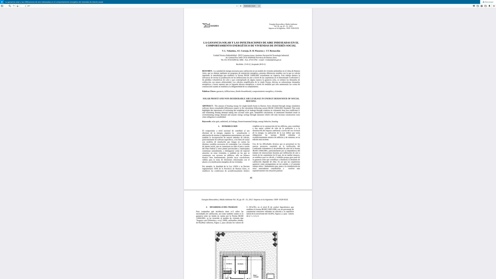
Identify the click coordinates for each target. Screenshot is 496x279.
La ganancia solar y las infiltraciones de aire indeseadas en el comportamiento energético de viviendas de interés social (54, 2)
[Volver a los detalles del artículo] (2, 2)
